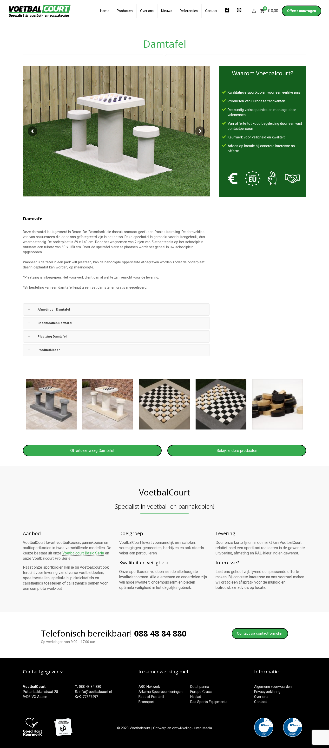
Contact (260, 702)
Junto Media (202, 728)
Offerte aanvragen (301, 11)
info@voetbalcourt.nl (95, 691)
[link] (116, 309)
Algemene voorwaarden (273, 686)
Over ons (261, 697)
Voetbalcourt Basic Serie (83, 553)
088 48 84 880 (90, 686)
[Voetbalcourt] (40, 11)
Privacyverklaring (267, 691)
